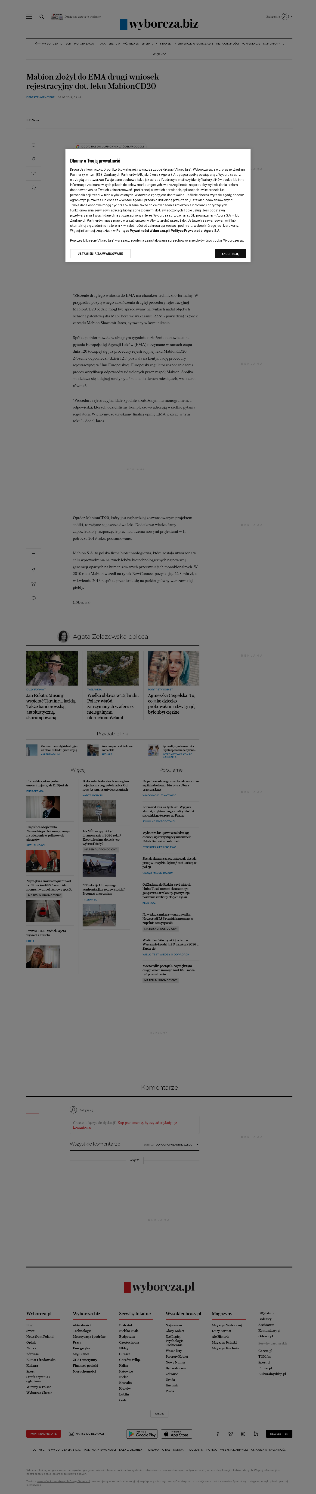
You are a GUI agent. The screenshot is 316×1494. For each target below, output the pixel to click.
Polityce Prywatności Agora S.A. (195, 231)
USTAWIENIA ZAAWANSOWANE (100, 253)
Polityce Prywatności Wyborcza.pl (142, 231)
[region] (158, 205)
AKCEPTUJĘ (230, 254)
